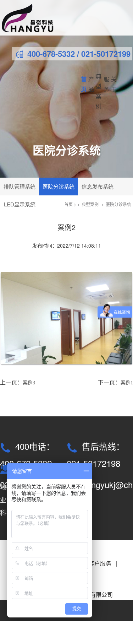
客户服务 (100, 563)
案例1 (127, 382)
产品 (91, 84)
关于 (114, 84)
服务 (106, 84)
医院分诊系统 (58, 186)
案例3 (29, 382)
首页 (84, 84)
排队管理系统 (19, 186)
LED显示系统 (19, 204)
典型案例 (98, 91)
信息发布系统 (97, 186)
